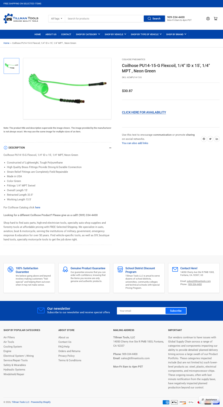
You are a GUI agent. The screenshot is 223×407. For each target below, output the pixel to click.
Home (37, 34)
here (37, 207)
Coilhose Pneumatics (133, 59)
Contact (66, 34)
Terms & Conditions (69, 360)
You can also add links (135, 143)
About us (63, 337)
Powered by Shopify (41, 402)
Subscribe (176, 310)
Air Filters (9, 337)
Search (156, 18)
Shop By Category (86, 34)
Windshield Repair (13, 374)
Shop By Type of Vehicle (145, 34)
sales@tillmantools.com (199, 281)
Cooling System (12, 346)
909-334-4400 (195, 284)
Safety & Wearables (14, 365)
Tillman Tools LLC (20, 402)
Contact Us (64, 342)
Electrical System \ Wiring (18, 355)
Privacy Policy (66, 355)
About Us (50, 34)
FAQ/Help (64, 346)
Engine (7, 351)
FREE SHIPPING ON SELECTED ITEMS (22, 3)
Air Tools (8, 342)
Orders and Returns (69, 351)
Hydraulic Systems (14, 369)
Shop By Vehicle (114, 34)
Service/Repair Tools (15, 360)
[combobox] (115, 18)
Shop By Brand (174, 34)
